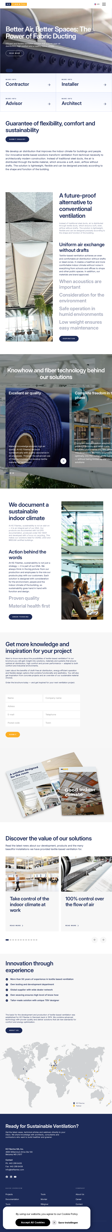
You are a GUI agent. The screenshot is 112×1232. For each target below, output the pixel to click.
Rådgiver (44, 1204)
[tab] (82, 259)
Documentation (12, 1199)
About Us (80, 1194)
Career (79, 1199)
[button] (96, 4)
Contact (79, 1204)
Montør (44, 1199)
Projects (9, 1194)
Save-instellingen (68, 1222)
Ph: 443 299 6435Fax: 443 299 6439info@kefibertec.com (15, 1166)
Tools (8, 1204)
